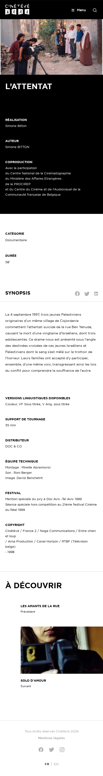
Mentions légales (51, 738)
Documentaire (16, 240)
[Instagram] (62, 749)
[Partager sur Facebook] (77, 293)
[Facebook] (41, 749)
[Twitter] (51, 749)
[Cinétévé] (17, 9)
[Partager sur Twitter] (87, 294)
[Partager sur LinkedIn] (96, 294)
